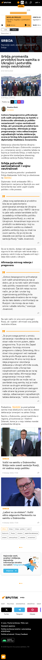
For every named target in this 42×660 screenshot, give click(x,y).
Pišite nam (24, 623)
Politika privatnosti (7, 634)
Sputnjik (16, 407)
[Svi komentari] (3, 656)
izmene (4, 537)
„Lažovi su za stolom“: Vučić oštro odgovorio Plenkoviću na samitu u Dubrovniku (19, 515)
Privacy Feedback (21, 634)
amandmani (31, 537)
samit (29, 529)
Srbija (11, 529)
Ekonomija (20, 604)
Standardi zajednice (8, 626)
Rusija (13, 533)
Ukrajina (19, 533)
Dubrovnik (5, 533)
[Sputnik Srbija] (6, 3)
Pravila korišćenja (13, 623)
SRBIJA (5, 458)
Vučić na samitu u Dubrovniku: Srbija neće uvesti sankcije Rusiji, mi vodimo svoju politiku (20, 465)
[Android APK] (8, 640)
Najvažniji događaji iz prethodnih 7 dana (18, 21)
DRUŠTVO (31, 604)
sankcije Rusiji (13, 537)
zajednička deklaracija (31, 533)
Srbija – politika (20, 529)
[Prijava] (26, 2)
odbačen (22, 537)
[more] (38, 242)
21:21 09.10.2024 (7, 71)
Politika (10, 604)
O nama (3, 623)
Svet (3, 604)
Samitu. (7, 177)
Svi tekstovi (10, 110)
